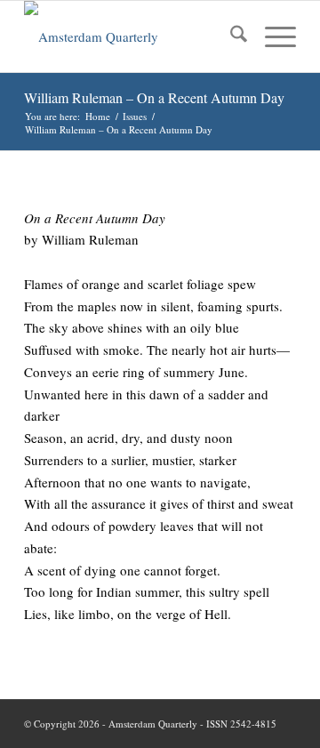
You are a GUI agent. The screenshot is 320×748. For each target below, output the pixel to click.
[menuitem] (229, 36)
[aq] (133, 36)
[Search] (229, 36)
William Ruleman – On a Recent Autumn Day (154, 97)
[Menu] (271, 36)
